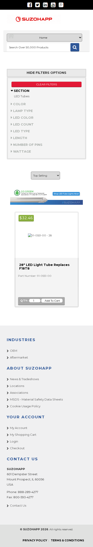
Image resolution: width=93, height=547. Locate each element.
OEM (13, 350)
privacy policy (35, 540)
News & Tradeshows (24, 379)
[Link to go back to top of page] (83, 537)
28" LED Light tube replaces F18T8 (44, 266)
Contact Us (18, 505)
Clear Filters (46, 84)
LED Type (21, 131)
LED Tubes (21, 96)
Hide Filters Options (46, 72)
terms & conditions (67, 540)
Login (14, 441)
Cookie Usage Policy (25, 406)
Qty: (24, 300)
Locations (17, 386)
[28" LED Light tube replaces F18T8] (38, 235)
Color (19, 104)
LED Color (22, 118)
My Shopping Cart (23, 434)
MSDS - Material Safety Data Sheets (36, 399)
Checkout (17, 448)
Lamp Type (22, 111)
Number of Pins (27, 145)
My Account (18, 428)
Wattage (21, 151)
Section (21, 91)
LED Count (23, 124)
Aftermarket (19, 357)
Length (19, 138)
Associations (19, 392)
